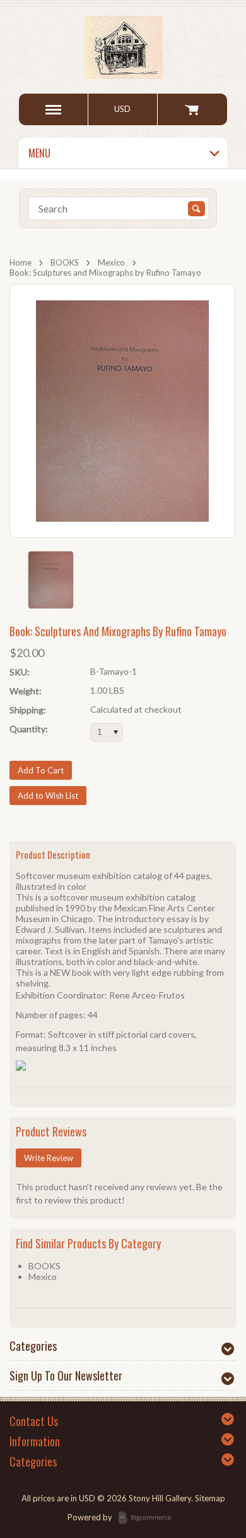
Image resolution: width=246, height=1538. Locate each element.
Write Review (48, 1158)
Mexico (111, 262)
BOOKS (64, 262)
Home (20, 262)
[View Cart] (192, 109)
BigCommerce (149, 1518)
